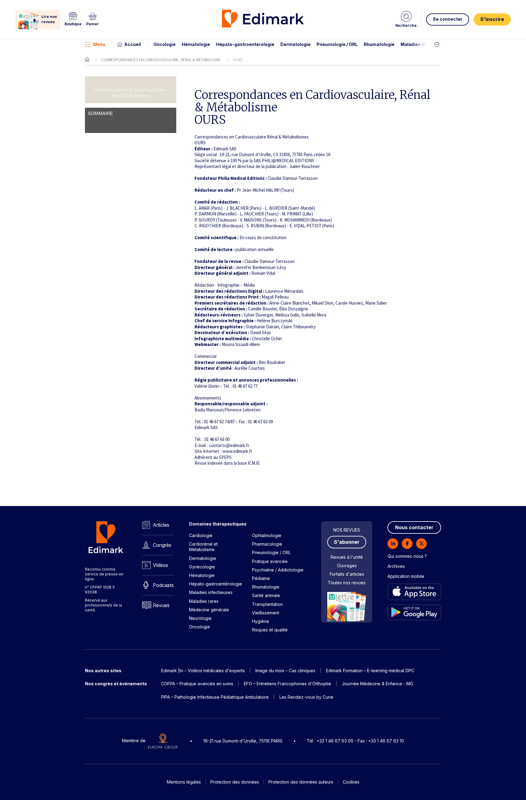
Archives (396, 566)
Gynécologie (202, 566)
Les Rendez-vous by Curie (306, 697)
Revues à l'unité (347, 557)
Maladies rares (204, 601)
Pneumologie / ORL (337, 44)
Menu (99, 44)
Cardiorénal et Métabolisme (203, 546)
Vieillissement (265, 612)
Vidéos (160, 565)
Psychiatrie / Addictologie (277, 569)
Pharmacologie (267, 544)
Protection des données (234, 781)
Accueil (132, 44)
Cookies (351, 781)
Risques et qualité (270, 629)
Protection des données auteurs (300, 781)
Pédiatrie (261, 578)
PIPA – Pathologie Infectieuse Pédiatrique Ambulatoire (215, 697)
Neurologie (200, 618)
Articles (161, 525)
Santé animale (266, 595)
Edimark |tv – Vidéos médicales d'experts (203, 670)
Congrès (162, 545)
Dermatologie (295, 44)
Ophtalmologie (266, 535)
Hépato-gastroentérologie (245, 44)
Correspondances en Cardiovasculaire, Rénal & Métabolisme (161, 59)
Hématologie (196, 44)
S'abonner (346, 542)
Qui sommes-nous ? (407, 556)
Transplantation (267, 604)
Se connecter (447, 19)
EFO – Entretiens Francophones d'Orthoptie (287, 683)
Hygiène (260, 621)
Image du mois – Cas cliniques (285, 670)
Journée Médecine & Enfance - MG (377, 683)
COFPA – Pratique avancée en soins (197, 683)
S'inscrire (492, 19)
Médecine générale (209, 609)
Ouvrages (347, 565)
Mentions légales (184, 781)
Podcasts (163, 585)
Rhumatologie (379, 44)
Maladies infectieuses (425, 44)
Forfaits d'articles (347, 574)
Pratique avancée (270, 561)
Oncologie (164, 44)
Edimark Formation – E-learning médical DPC (370, 670)
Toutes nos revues (347, 582)
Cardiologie (200, 535)
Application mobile (405, 576)
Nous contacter (414, 527)
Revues (161, 605)
